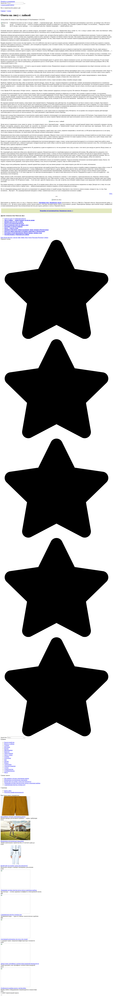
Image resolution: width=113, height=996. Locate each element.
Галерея (6, 745)
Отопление (7, 758)
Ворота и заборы (9, 744)
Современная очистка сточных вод (14, 785)
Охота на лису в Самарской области (15, 218)
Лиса (26, 237)
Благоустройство (9, 742)
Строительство (8, 769)
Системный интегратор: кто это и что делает (14, 939)
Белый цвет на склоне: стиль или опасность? (17, 781)
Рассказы (35, 237)
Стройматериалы (9, 771)
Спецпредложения (9, 766)
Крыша (6, 748)
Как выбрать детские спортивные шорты (16, 778)
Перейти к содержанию (8, 1)
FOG (110, 193)
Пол (5, 759)
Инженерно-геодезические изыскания (15, 780)
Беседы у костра (12, 237)
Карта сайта (7, 790)
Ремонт (6, 763)
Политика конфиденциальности (14, 792)
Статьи (6, 767)
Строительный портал (7, 5)
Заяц (19, 237)
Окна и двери (8, 755)
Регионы (40, 237)
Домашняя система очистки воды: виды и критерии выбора (22, 783)
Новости (6, 752)
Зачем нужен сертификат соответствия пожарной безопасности (20, 963)
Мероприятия (8, 750)
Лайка (23, 237)
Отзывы (6, 756)
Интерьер (7, 747)
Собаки (46, 237)
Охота (30, 237)
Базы (2, 237)
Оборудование (8, 753)
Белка (5, 237)
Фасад (6, 772)
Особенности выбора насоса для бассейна (13, 988)
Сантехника (7, 764)
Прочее (6, 761)
